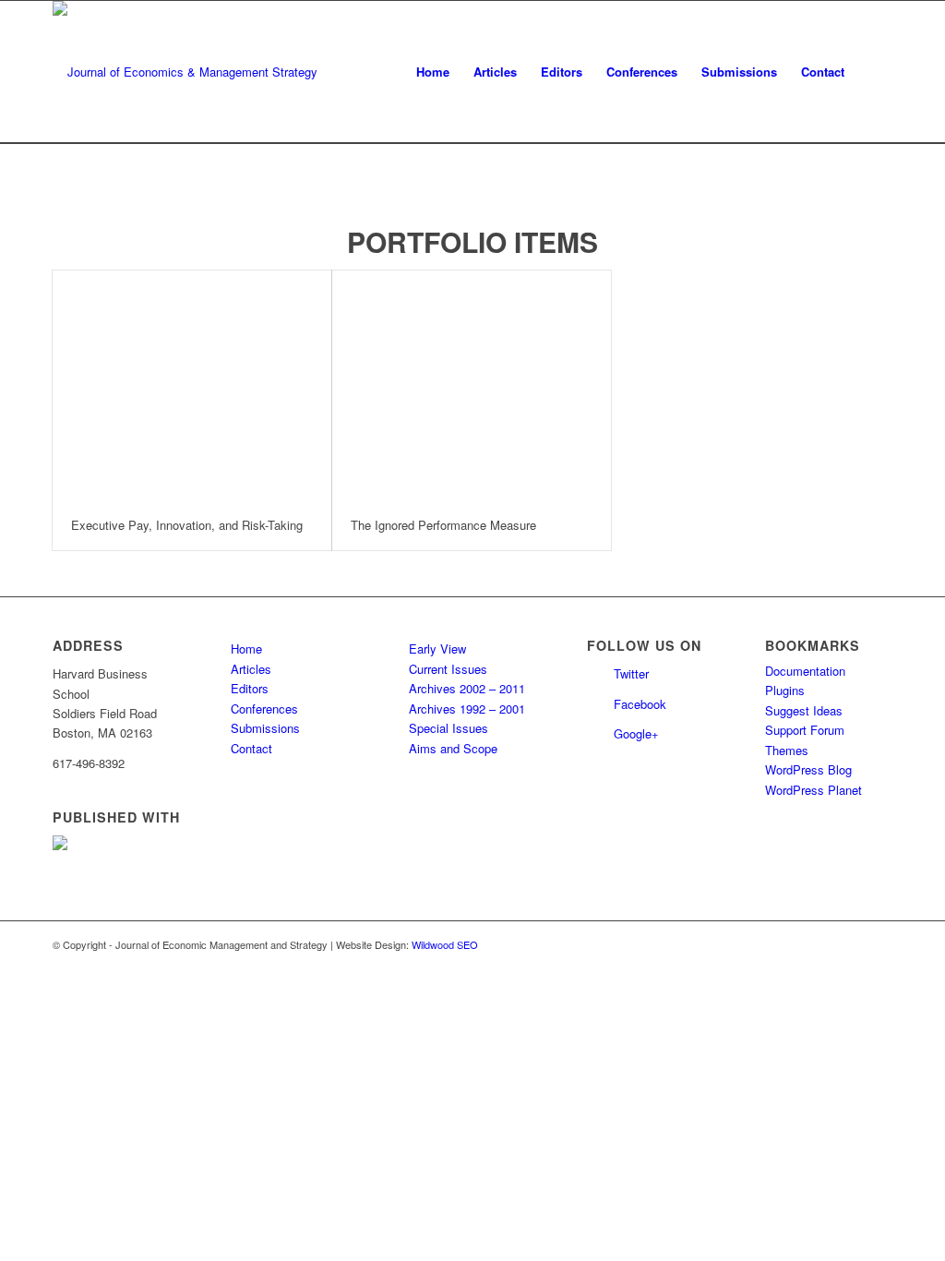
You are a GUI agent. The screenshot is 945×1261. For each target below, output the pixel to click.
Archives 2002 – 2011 (467, 688)
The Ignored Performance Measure (443, 525)
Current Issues (448, 669)
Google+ (636, 733)
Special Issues (448, 728)
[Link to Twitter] (851, 944)
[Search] (874, 72)
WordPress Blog (808, 769)
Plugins (785, 690)
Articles (251, 669)
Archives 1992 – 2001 (467, 708)
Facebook (640, 704)
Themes (786, 750)
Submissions (265, 728)
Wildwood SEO (445, 944)
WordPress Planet (813, 790)
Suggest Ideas (804, 710)
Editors (250, 688)
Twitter (631, 673)
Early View (437, 648)
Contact (251, 748)
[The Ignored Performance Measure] (471, 385)
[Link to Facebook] (878, 944)
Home (246, 648)
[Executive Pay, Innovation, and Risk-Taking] (192, 385)
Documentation (805, 670)
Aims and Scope (453, 748)
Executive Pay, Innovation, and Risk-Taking (187, 525)
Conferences (264, 708)
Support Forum (804, 730)
